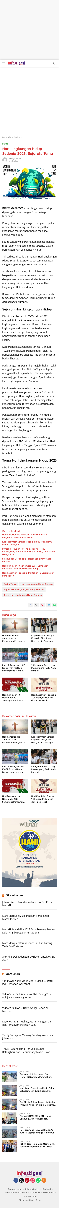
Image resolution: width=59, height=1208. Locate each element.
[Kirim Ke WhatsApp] (54, 605)
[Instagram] (32, 1180)
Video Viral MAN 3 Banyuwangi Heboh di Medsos (25, 1009)
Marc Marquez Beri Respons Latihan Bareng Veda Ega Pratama (27, 944)
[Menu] (4, 63)
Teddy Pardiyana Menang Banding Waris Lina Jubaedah (28, 1036)
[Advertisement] (29, 30)
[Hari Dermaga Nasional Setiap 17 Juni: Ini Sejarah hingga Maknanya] (9, 1132)
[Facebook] (15, 1180)
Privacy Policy (32, 1189)
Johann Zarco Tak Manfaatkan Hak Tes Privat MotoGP (27, 903)
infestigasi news (15, 158)
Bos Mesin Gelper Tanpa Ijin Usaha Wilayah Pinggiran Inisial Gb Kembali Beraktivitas (38, 1103)
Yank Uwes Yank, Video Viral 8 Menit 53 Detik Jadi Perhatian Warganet (27, 982)
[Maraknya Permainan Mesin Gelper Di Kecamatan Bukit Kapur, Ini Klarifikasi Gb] (9, 1090)
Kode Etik (35, 1192)
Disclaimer (48, 1192)
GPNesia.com (14, 895)
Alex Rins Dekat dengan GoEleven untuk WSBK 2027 (28, 958)
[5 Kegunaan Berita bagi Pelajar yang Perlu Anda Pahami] (44, 655)
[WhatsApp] (38, 1180)
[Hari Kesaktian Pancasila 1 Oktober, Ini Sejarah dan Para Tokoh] (44, 685)
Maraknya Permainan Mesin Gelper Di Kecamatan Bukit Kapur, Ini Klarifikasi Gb (37, 1089)
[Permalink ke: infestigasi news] (4, 159)
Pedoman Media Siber (16, 1192)
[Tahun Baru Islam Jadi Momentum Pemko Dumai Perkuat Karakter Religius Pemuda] (9, 1146)
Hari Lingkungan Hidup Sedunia (37, 584)
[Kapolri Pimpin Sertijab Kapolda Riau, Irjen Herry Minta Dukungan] (44, 625)
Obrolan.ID (13, 974)
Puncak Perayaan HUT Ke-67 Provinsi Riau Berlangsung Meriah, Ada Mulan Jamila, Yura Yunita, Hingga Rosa (28, 551)
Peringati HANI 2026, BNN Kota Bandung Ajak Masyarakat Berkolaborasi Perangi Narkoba (36, 1117)
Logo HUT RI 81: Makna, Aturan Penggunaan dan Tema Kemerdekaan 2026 (27, 1023)
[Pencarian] (55, 63)
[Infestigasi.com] (16, 63)
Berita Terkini (10, 584)
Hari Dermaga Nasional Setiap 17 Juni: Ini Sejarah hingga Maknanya (37, 1131)
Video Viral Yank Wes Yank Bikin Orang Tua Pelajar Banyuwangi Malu (26, 996)
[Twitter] (21, 1180)
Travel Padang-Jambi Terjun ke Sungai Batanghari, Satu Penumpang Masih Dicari (26, 1050)
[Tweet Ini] (36, 605)
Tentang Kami (15, 1189)
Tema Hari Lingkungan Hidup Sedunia (23, 595)
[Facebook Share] (30, 605)
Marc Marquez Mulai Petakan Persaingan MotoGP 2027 (25, 917)
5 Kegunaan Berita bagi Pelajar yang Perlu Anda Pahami (26, 560)
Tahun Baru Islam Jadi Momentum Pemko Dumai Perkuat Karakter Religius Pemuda (37, 1145)
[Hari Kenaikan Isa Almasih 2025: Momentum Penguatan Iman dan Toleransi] (15, 625)
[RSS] (43, 1180)
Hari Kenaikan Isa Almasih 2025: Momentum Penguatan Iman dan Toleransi (24, 536)
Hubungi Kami (30, 1196)
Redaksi (47, 1189)
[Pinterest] (27, 1180)
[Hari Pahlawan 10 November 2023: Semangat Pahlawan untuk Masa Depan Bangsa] (15, 685)
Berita (5, 143)
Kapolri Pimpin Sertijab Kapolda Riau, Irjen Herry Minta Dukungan (27, 543)
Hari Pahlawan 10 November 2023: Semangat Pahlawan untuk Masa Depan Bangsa (25, 567)
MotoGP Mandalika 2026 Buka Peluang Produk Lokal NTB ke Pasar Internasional (28, 931)
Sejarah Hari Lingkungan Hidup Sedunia (24, 589)
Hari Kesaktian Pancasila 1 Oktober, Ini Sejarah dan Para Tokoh (28, 574)
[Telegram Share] (48, 605)
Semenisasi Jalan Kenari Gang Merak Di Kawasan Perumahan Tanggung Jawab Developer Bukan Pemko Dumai (38, 1075)
